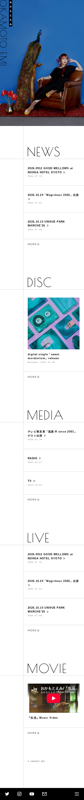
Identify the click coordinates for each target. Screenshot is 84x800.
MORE (32, 244)
